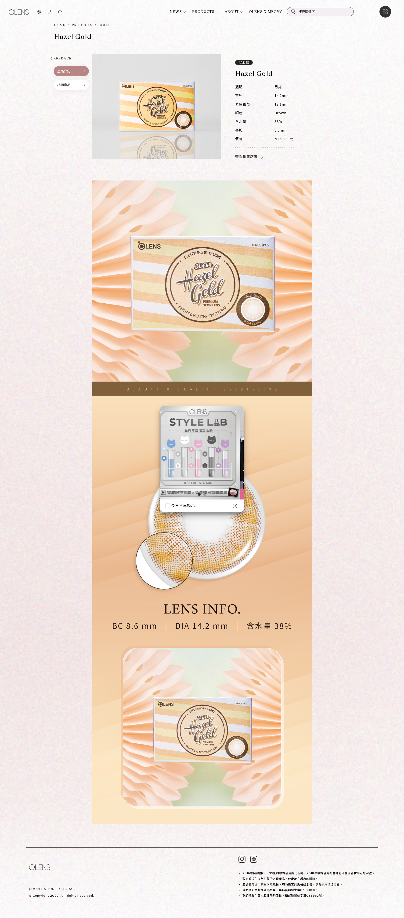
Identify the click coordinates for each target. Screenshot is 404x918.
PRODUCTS (82, 25)
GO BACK (63, 58)
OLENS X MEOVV (265, 11)
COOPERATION (41, 889)
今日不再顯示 (183, 505)
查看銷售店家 (246, 156)
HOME (59, 25)
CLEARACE (68, 889)
